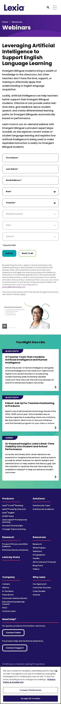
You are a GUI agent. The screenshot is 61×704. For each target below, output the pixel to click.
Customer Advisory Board (14, 598)
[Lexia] (14, 7)
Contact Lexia (9, 611)
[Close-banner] (56, 671)
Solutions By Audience (43, 509)
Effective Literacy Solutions (15, 550)
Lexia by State (11, 557)
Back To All (27, 253)
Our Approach (39, 584)
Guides (36, 558)
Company (8, 577)
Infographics (39, 555)
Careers (6, 584)
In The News (7, 591)
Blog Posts (38, 565)
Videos (36, 569)
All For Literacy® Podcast (44, 562)
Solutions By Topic (41, 505)
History (5, 587)
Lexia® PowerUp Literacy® (14, 509)
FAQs (4, 607)
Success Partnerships (12, 525)
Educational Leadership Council (13, 603)
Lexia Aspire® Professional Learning (14, 520)
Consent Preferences (30, 690)
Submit (9, 253)
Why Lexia (39, 577)
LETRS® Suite (8, 516)
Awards (36, 594)
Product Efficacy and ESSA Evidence (15, 545)
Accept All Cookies (30, 698)
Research (8, 537)
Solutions (39, 498)
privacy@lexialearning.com (13, 287)
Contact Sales (13, 632)
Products (8, 498)
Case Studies (39, 591)
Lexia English (8, 512)
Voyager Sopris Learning (14, 529)
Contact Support (14, 648)
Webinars (37, 551)
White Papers (39, 547)
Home (5, 22)
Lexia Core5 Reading (12, 505)
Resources (39, 537)
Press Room (8, 594)
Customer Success (42, 587)
